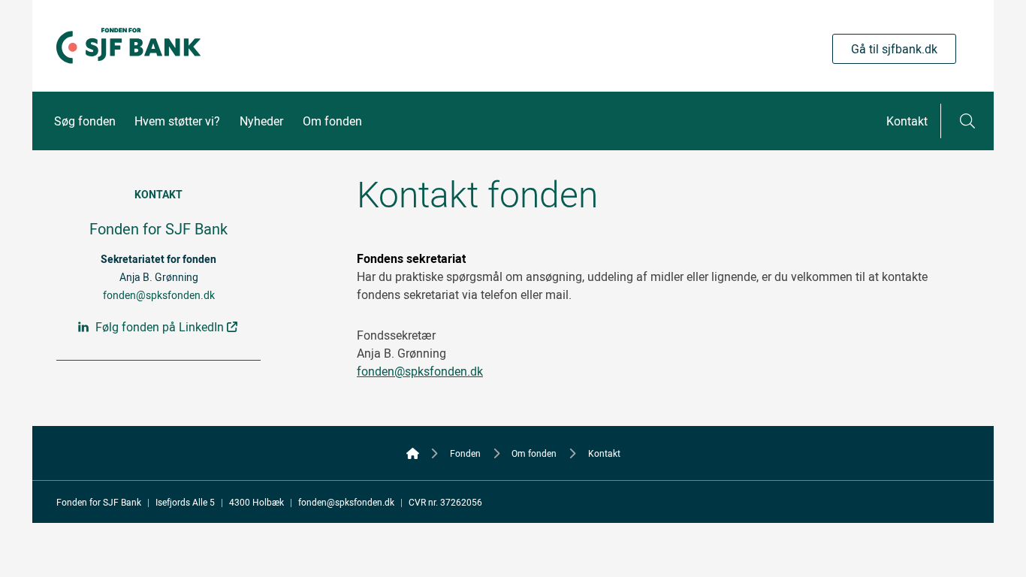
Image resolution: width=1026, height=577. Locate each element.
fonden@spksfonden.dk (159, 295)
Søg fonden (85, 121)
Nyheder (261, 121)
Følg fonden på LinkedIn (159, 327)
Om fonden (332, 121)
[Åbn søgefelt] (967, 120)
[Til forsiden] (128, 76)
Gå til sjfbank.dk (894, 49)
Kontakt (907, 121)
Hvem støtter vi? (177, 121)
